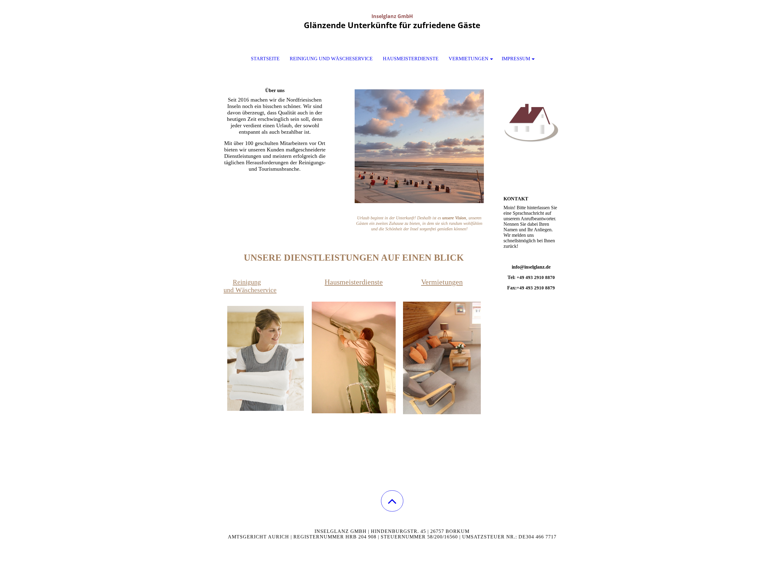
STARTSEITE (265, 58)
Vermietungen (442, 282)
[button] (392, 500)
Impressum (516, 58)
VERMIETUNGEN (468, 58)
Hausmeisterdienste (354, 282)
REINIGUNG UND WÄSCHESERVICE (331, 58)
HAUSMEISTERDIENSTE (411, 58)
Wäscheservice (256, 290)
